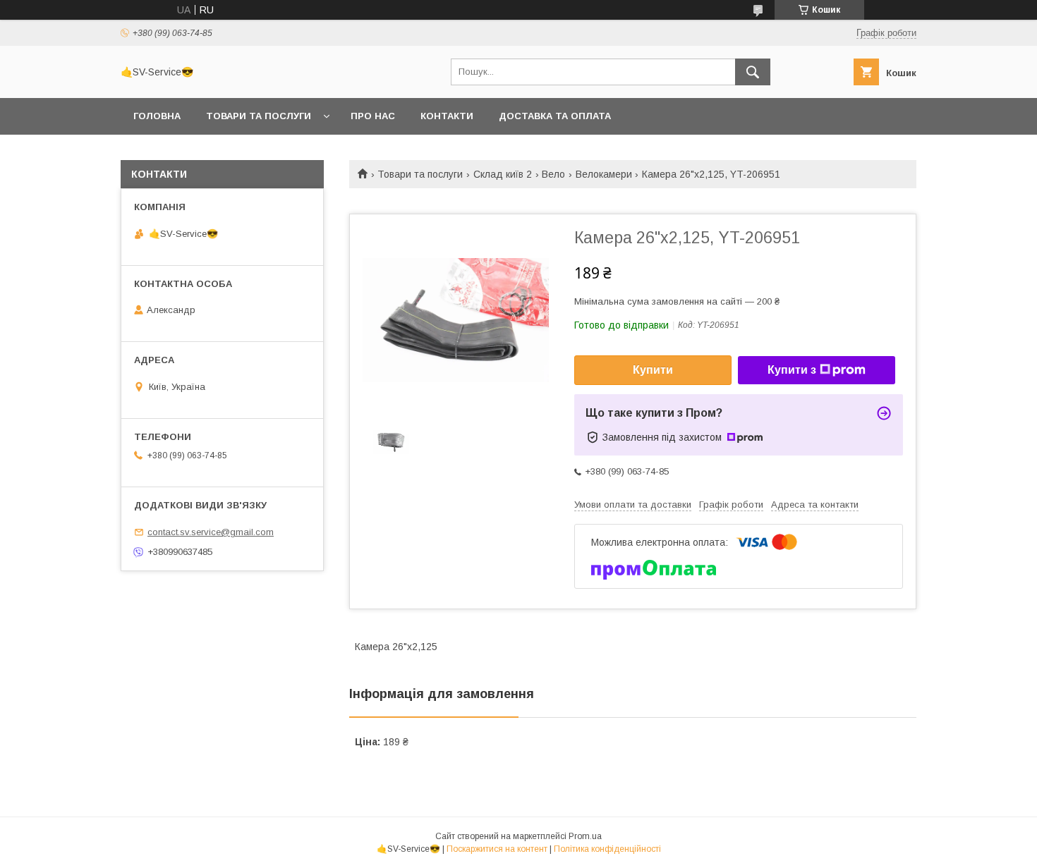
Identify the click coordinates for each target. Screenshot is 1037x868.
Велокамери (604, 174)
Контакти (446, 116)
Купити (653, 370)
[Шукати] (752, 72)
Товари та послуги (258, 116)
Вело (553, 174)
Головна (157, 116)
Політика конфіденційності (607, 849)
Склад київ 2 (502, 174)
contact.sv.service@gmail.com (210, 532)
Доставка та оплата (555, 116)
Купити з (792, 370)
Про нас (373, 116)
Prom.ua (585, 836)
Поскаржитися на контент (497, 849)
